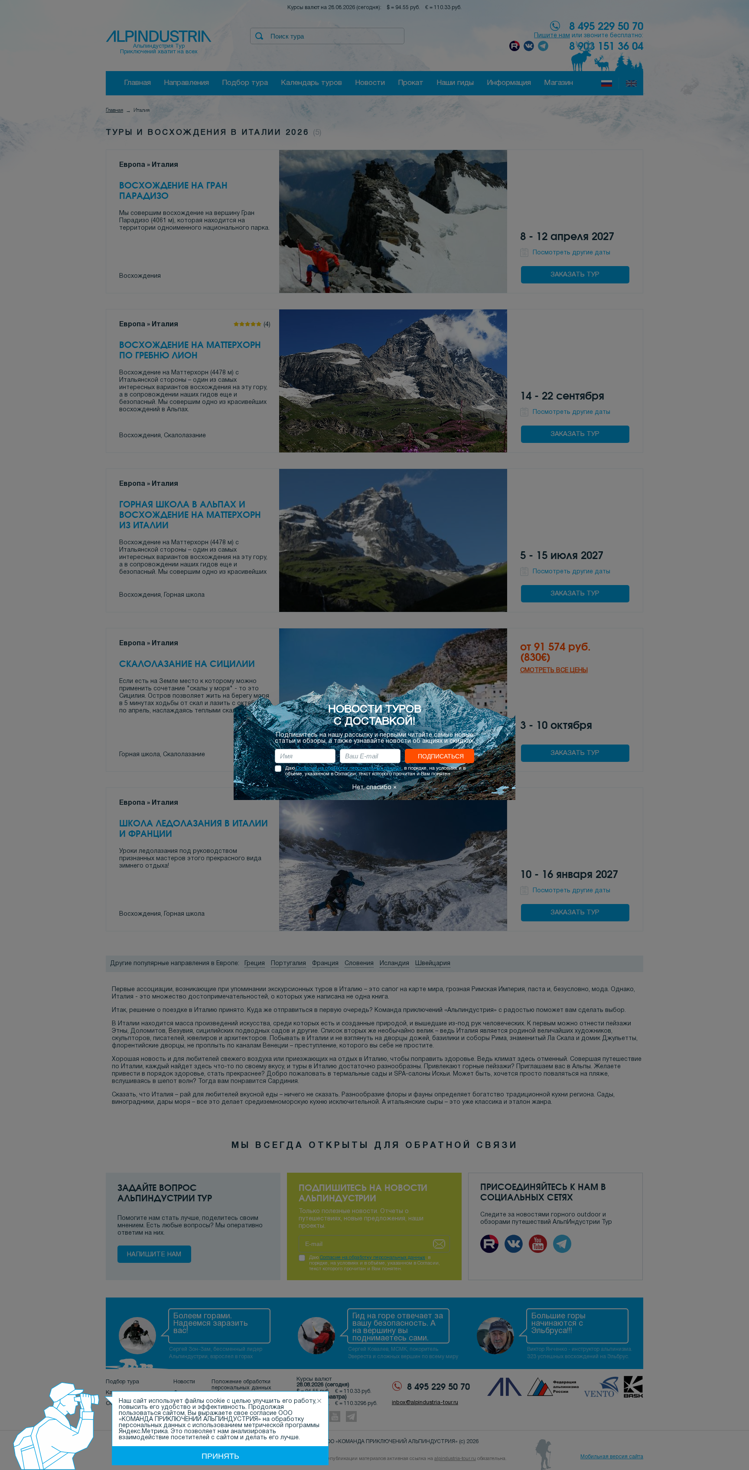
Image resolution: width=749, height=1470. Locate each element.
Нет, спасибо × (374, 787)
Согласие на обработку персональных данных (348, 768)
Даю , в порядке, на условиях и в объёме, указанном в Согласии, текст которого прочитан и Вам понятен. (375, 771)
